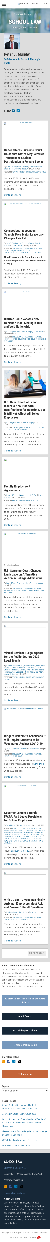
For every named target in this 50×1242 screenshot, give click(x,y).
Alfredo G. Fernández (17, 668)
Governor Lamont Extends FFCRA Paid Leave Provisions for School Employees (23, 816)
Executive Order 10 (20, 850)
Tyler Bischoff (11, 825)
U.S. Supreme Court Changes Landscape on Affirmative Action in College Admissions (23, 574)
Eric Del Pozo (11, 583)
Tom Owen (39, 332)
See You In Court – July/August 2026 (19, 1114)
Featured (15, 172)
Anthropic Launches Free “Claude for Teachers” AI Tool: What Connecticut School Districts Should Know (24, 1122)
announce (38, 763)
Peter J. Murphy (22, 167)
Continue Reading (12, 195)
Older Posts (36, 953)
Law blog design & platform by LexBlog (23, 1237)
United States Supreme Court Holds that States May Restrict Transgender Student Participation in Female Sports (24, 155)
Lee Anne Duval (29, 665)
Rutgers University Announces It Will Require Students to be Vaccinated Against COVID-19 (25, 740)
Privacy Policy (9, 1193)
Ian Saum (25, 169)
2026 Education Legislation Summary (19, 1140)
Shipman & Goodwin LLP (25, 14)
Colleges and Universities (22, 249)
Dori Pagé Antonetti (13, 332)
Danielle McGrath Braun (14, 665)
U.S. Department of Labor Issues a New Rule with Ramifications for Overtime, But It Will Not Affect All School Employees (24, 409)
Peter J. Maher (11, 167)
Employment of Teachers (24, 251)
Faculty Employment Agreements (17, 488)
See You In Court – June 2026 (16, 1145)
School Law (25, 21)
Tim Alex (7, 565)
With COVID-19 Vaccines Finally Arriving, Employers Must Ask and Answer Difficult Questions (24, 903)
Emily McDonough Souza (24, 243)
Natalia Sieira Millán (35, 672)
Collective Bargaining (26, 831)
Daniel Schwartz (17, 245)
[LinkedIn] (13, 1061)
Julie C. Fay (10, 243)
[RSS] (3, 1061)
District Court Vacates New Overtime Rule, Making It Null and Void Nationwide (23, 323)
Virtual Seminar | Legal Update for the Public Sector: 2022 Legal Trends (23, 656)
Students (37, 172)
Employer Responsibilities (33, 835)
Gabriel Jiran (30, 668)
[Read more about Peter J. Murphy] (13, 111)
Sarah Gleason (33, 749)
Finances (37, 837)
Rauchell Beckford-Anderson (16, 495)
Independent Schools (13, 253)
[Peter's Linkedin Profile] (18, 111)
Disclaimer (21, 1193)
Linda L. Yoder (14, 169)
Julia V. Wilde (9, 674)
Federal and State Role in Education (18, 591)
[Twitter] (19, 1061)
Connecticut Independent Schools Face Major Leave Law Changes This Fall (24, 234)
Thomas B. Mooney (18, 670)
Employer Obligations (13, 835)
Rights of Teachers (19, 430)
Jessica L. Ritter (22, 672)
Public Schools (26, 172)
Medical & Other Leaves (31, 253)
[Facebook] (8, 1061)
